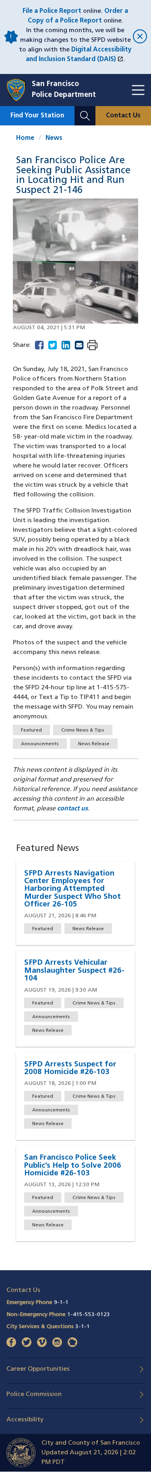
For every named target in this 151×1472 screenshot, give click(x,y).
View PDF (92, 346)
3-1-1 (82, 1327)
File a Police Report (52, 11)
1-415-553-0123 (88, 1315)
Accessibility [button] (24, 1420)
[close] (139, 37)
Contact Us (123, 116)
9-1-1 (61, 1303)
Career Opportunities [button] (38, 1369)
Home (25, 138)
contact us (72, 809)
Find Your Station (37, 116)
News (54, 138)
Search (85, 111)
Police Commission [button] (34, 1394)
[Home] (19, 90)
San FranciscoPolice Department (64, 90)
